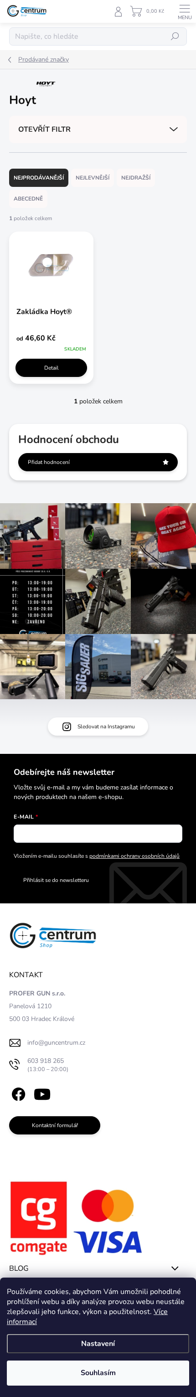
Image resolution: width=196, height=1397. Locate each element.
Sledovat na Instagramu (106, 726)
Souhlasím (98, 1373)
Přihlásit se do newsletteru (56, 880)
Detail (51, 367)
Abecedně (28, 198)
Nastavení (98, 1344)
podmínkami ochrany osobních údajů (134, 856)
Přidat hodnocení (49, 462)
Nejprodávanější (39, 177)
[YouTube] (42, 1093)
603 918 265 (47, 1065)
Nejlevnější (92, 177)
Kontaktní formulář (55, 1125)
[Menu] (184, 11)
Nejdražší (135, 177)
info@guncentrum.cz (56, 1042)
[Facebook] (17, 1093)
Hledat (175, 36)
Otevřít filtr (44, 129)
